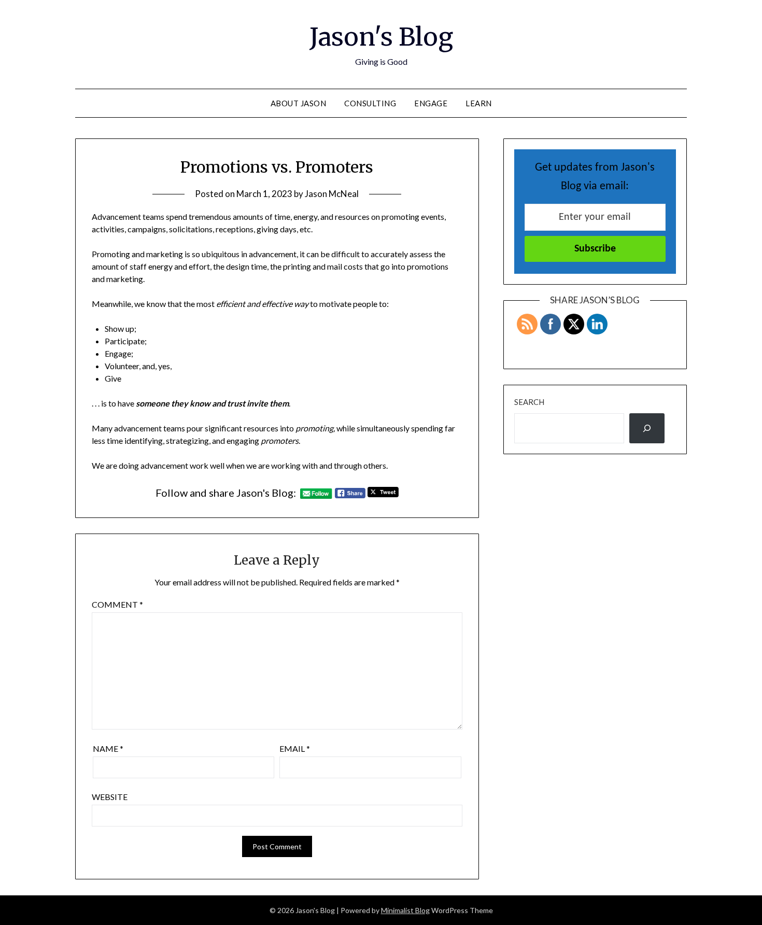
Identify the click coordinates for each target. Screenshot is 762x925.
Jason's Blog (381, 36)
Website (110, 797)
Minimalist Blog (405, 910)
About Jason (299, 103)
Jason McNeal (332, 193)
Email (294, 748)
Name (108, 748)
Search (529, 402)
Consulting (370, 103)
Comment (117, 604)
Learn (478, 103)
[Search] (647, 428)
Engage (430, 103)
